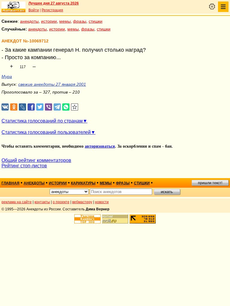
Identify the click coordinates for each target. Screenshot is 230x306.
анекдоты (29, 21)
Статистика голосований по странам (42, 120)
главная (10, 183)
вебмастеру (82, 202)
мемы (65, 21)
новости (102, 202)
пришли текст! (210, 183)
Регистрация (52, 10)
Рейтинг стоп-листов (24, 165)
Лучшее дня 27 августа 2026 (53, 3)
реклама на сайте (16, 202)
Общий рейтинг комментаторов (36, 160)
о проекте (61, 202)
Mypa (6, 76)
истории (49, 21)
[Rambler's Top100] (87, 219)
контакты (42, 202)
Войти (33, 10)
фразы (79, 21)
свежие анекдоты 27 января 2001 (52, 84)
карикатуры (83, 183)
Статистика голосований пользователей (46, 132)
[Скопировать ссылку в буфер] (74, 107)
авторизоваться (100, 146)
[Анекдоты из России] (13, 6)
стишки (95, 21)
